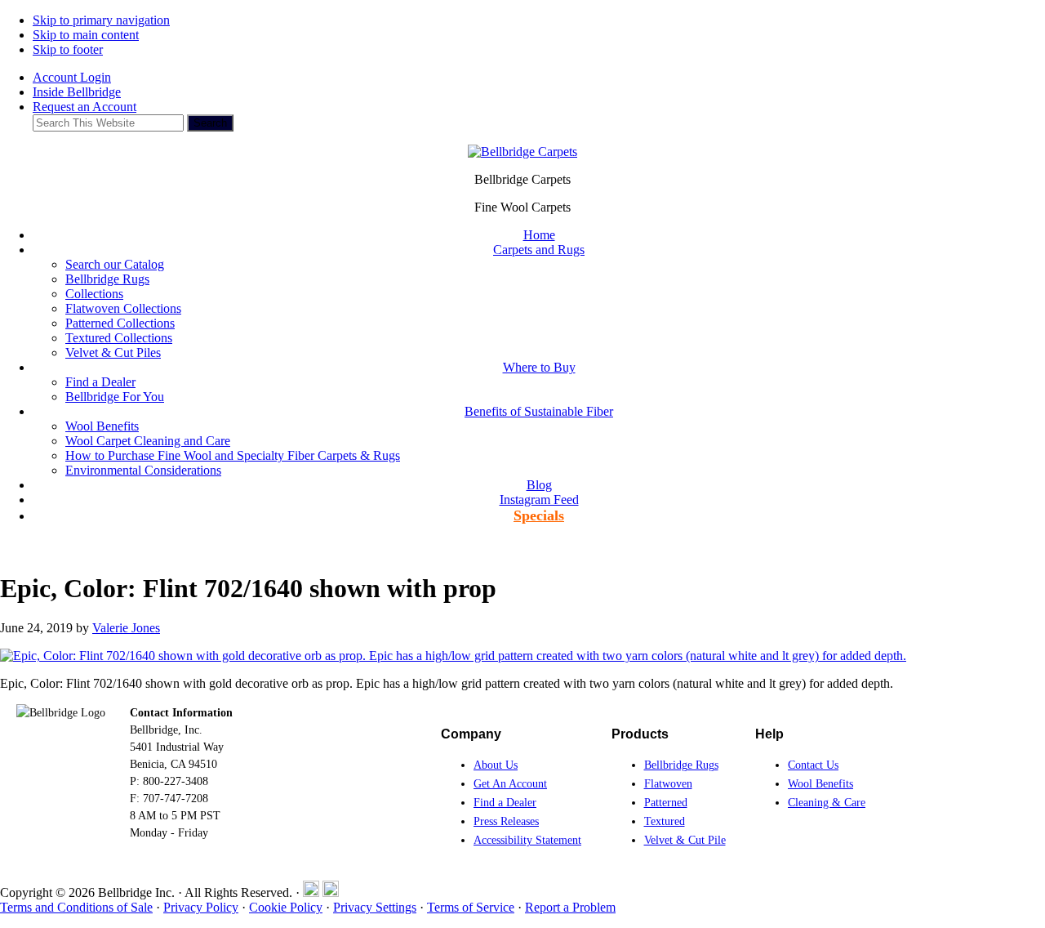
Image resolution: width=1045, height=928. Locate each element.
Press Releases (506, 821)
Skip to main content (86, 35)
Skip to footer (68, 49)
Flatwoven (668, 784)
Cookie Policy (285, 907)
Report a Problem (570, 907)
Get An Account (510, 784)
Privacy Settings (374, 907)
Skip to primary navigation (101, 20)
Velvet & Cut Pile (685, 840)
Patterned (665, 802)
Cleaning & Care (826, 802)
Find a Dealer (505, 802)
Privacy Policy (200, 907)
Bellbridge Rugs (681, 765)
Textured (664, 821)
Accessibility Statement (527, 840)
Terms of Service (470, 907)
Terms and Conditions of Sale (76, 907)
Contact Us (813, 765)
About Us (496, 765)
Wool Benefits (820, 784)
